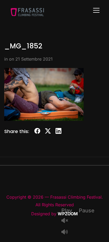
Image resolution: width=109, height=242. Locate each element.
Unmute (66, 221)
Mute (66, 232)
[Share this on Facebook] (37, 132)
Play (66, 210)
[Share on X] (48, 132)
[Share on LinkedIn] (58, 132)
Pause (86, 210)
